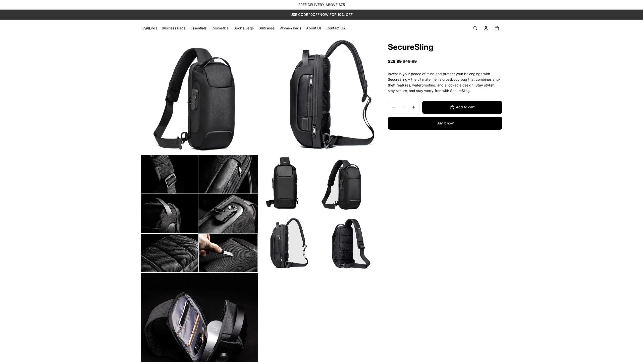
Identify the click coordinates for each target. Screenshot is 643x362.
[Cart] (496, 28)
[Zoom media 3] (199, 213)
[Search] (475, 28)
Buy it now (445, 123)
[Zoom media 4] (317, 213)
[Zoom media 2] (317, 95)
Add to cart (465, 107)
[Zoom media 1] (199, 95)
